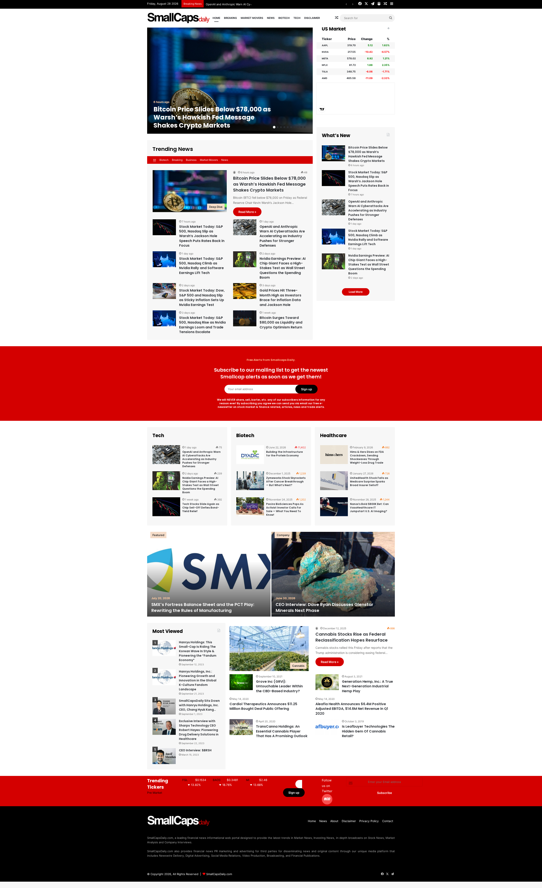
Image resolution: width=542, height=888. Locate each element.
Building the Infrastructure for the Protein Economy (284, 453)
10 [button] (305, 127)
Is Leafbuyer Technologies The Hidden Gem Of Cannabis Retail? (368, 731)
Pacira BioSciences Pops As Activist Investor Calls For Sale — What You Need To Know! (284, 509)
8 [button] (298, 127)
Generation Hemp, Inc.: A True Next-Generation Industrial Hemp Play (367, 686)
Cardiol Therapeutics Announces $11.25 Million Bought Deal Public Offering (263, 706)
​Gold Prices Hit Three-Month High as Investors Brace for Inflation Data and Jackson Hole (280, 297)
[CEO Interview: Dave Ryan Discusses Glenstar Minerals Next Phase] (333, 574)
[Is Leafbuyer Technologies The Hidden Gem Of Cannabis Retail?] (327, 727)
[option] (230, 81)
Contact (387, 821)
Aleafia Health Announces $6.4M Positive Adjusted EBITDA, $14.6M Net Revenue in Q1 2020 (351, 709)
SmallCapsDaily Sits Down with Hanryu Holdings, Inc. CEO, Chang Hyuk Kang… (199, 705)
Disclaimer (312, 17)
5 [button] (288, 127)
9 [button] (301, 127)
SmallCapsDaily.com (219, 874)
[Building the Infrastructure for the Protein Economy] (250, 456)
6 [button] (291, 127)
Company (283, 535)
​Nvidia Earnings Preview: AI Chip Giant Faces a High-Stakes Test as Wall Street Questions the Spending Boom (283, 268)
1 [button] (274, 127)
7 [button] (294, 127)
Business (191, 159)
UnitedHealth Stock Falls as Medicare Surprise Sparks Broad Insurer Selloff (369, 481)
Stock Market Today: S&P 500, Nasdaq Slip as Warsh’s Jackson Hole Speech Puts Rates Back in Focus (201, 236)
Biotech (284, 17)
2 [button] (277, 127)
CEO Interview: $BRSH (195, 750)
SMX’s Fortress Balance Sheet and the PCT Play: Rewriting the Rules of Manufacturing (202, 607)
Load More (356, 291)
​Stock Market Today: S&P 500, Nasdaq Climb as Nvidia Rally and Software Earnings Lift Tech (201, 265)
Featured (158, 535)
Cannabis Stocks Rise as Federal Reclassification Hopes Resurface (351, 637)
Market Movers (252, 17)
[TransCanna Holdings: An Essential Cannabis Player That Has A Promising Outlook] (241, 727)
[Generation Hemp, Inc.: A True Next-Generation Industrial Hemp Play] (327, 682)
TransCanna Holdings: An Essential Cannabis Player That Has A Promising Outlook (281, 731)
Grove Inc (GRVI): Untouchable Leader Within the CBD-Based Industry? (279, 686)
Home (216, 17)
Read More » (247, 212)
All (154, 159)
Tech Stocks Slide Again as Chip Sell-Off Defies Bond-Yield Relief (200, 507)
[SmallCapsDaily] (179, 18)
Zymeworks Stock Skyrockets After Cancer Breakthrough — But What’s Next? (286, 481)
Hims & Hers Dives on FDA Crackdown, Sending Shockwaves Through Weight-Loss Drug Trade (367, 457)
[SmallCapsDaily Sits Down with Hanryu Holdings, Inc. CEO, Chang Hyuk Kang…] (164, 706)
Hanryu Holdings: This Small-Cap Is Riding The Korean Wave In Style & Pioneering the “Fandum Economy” (197, 651)
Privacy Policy (369, 821)
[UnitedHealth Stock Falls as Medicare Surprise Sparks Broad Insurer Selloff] (334, 482)
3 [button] (281, 127)
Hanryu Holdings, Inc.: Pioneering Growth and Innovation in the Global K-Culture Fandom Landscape (197, 680)
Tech (296, 17)
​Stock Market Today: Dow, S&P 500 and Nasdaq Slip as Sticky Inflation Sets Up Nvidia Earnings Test (202, 297)
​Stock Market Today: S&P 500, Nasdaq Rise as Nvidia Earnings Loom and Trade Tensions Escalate (202, 324)
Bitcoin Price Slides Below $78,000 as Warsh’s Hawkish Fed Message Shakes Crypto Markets (212, 117)
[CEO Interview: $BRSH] (164, 756)
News (271, 17)
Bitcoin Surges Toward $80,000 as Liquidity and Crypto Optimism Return (281, 322)
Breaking (230, 17)
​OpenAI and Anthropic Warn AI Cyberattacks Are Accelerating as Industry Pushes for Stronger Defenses (275, 4)
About (334, 821)
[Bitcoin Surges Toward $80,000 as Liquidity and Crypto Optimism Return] (244, 318)
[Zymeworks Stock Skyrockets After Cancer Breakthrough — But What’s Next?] (250, 482)
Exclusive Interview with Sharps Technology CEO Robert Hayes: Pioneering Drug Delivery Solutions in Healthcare (198, 730)
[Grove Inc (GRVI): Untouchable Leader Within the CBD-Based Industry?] (241, 682)
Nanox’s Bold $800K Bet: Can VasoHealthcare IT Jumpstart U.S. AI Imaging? (369, 507)
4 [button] (284, 127)
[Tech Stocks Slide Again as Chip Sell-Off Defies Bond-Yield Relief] (166, 508)
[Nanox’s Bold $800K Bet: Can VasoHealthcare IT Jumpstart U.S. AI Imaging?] (334, 508)
